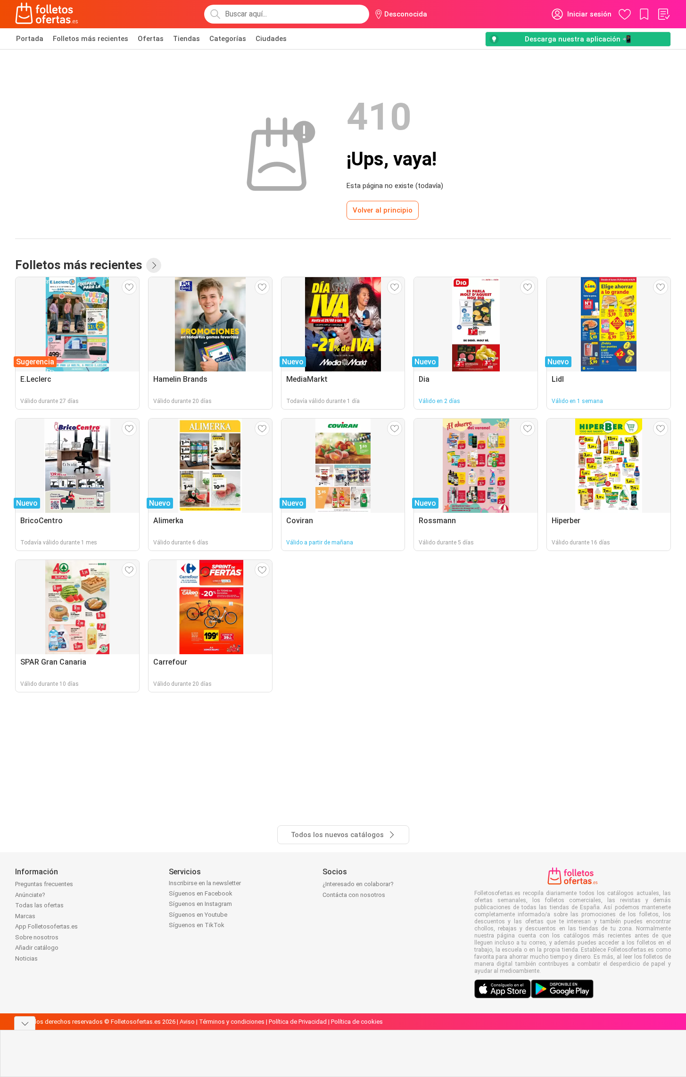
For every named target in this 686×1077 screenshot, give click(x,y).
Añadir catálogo (36, 947)
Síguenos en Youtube (198, 914)
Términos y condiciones (231, 1021)
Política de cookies (357, 1021)
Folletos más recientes (90, 38)
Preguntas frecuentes (44, 884)
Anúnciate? (30, 894)
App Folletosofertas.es (46, 926)
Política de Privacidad (298, 1021)
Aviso (187, 1021)
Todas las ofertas (39, 905)
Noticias (26, 958)
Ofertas (151, 38)
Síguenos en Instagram (200, 903)
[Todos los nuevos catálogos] (153, 265)
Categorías (227, 38)
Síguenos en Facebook (200, 893)
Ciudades (271, 38)
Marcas (25, 916)
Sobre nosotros (36, 937)
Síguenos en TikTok (196, 925)
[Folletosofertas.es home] (46, 14)
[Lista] (663, 14)
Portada (29, 38)
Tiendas (186, 38)
